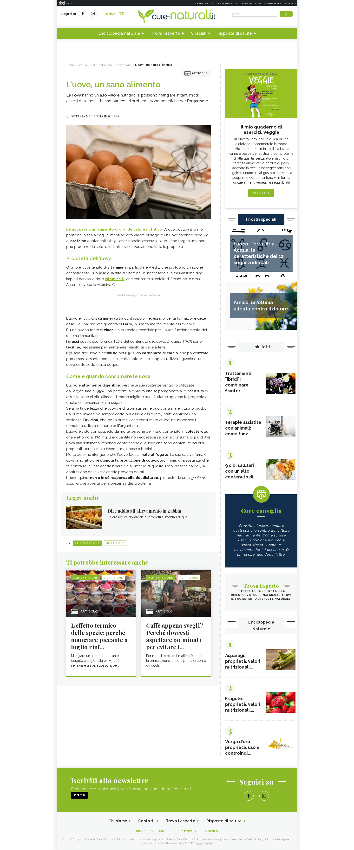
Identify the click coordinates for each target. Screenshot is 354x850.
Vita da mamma (222, 3)
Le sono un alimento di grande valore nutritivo (114, 229)
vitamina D (115, 279)
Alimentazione (87, 543)
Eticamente (244, 3)
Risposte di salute (234, 33)
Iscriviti (111, 14)
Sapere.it (290, 3)
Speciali (198, 33)
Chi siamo (117, 821)
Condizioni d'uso (150, 831)
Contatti (146, 821)
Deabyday (201, 3)
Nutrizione (115, 543)
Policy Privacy (185, 831)
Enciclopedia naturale (119, 33)
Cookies (211, 831)
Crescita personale (268, 3)
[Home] (177, 16)
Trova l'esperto (165, 33)
